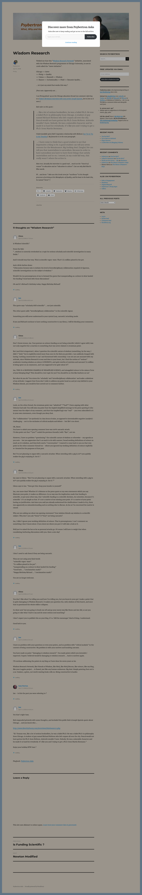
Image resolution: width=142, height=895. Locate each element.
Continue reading (71, 42)
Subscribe (90, 37)
